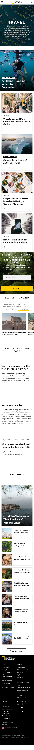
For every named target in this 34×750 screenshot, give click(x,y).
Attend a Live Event (22, 670)
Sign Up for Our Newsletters (6, 719)
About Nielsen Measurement (6, 683)
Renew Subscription (7, 709)
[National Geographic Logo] (8, 659)
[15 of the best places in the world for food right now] (17, 373)
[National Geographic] (17, 2)
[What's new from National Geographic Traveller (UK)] (17, 446)
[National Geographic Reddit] (18, 715)
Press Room (20, 695)
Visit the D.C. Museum (23, 682)
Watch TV (19, 685)
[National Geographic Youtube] (22, 707)
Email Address (7, 274)
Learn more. (23, 309)
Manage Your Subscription (5, 712)
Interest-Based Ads (7, 680)
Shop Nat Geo (20, 680)
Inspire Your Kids (21, 677)
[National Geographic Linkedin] (18, 711)
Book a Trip (20, 672)
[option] (14, 325)
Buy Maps (19, 675)
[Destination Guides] (17, 412)
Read (8, 129)
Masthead (19, 692)
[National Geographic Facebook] (22, 703)
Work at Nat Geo (6, 716)
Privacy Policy (5, 670)
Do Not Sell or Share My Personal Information (8, 688)
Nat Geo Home (21, 667)
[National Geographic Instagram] (18, 703)
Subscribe (4, 704)
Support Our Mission (22, 690)
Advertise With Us (22, 698)
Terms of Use (5, 667)
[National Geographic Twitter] (18, 707)
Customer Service (6, 706)
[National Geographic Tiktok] (22, 711)
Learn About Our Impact (23, 687)
